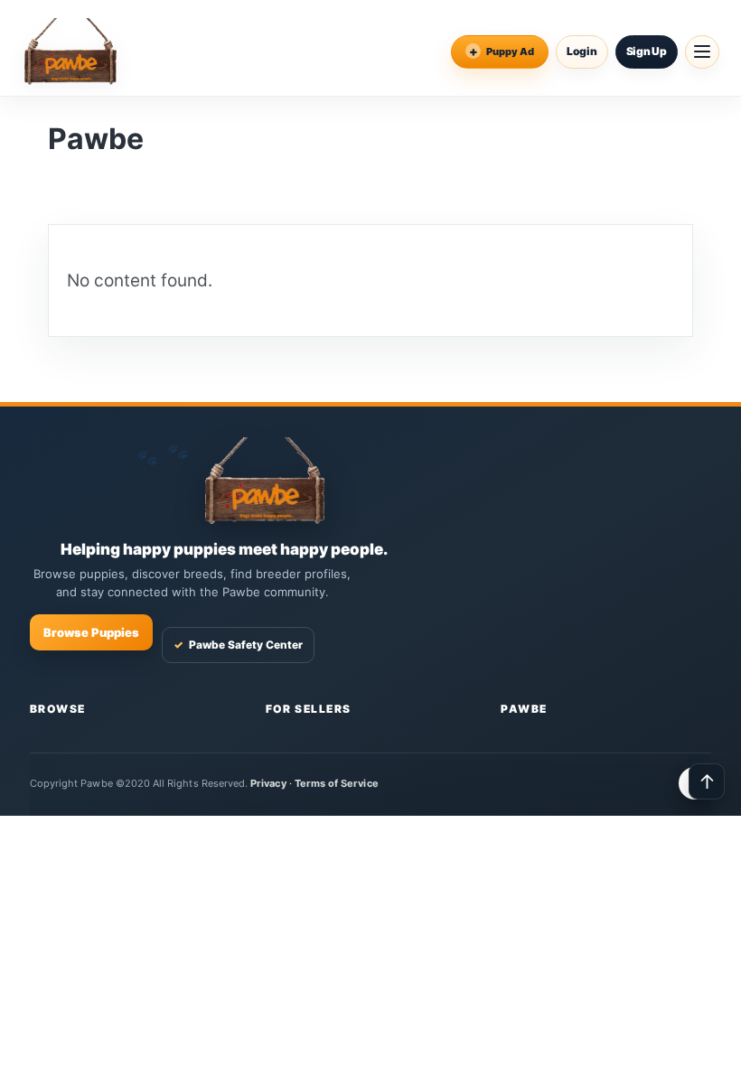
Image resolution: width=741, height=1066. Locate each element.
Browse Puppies (91, 632)
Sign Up (646, 51)
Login (582, 51)
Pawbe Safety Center (238, 644)
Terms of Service (337, 783)
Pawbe (524, 708)
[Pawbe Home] (70, 51)
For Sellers (309, 708)
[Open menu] (702, 52)
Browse (58, 708)
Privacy (268, 783)
